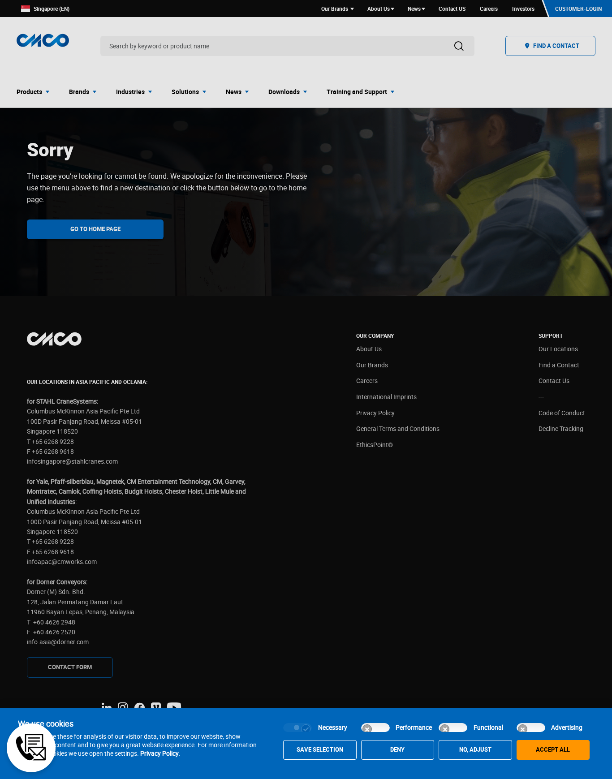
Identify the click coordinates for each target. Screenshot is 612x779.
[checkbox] (297, 727)
